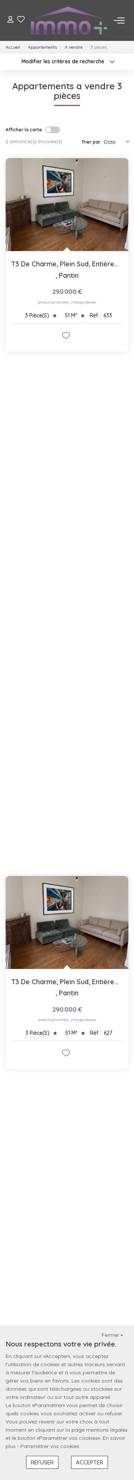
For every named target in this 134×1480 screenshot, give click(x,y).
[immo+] (69, 20)
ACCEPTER (89, 1462)
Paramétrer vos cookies (49, 1446)
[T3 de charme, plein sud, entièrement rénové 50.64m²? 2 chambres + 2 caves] (67, 204)
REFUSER (42, 1462)
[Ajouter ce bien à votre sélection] (66, 337)
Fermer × (112, 1335)
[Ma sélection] (21, 20)
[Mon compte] (10, 20)
